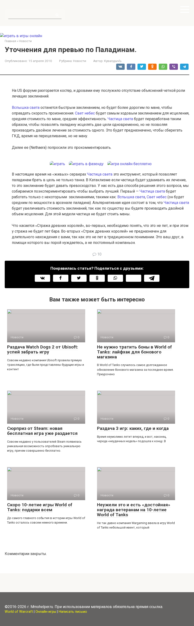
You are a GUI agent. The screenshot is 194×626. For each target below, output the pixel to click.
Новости (79, 61)
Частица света (120, 119)
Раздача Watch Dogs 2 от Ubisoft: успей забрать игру (42, 349)
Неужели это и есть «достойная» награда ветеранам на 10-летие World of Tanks (133, 509)
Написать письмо (73, 612)
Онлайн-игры (45, 612)
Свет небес (85, 113)
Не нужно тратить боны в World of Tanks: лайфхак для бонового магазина (134, 352)
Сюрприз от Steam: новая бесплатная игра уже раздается (42, 431)
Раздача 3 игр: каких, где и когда (133, 428)
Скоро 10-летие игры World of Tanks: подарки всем (39, 507)
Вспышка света (26, 107)
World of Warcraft (19, 612)
